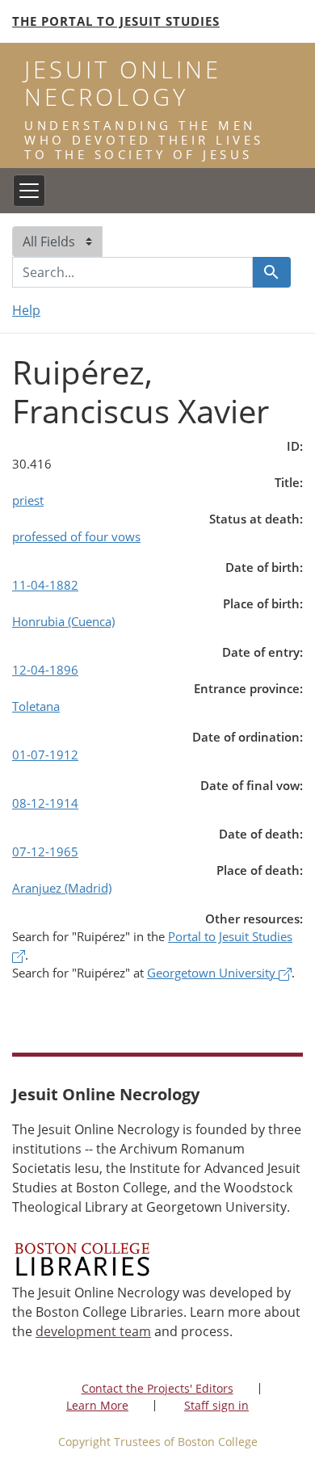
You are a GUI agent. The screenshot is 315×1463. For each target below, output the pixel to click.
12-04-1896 (45, 670)
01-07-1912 (45, 754)
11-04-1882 (45, 585)
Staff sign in (216, 1405)
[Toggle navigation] (29, 190)
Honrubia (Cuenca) (63, 621)
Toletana (36, 706)
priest (28, 500)
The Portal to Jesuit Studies (116, 21)
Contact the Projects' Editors (157, 1388)
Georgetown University (213, 973)
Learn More (97, 1405)
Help (26, 310)
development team (93, 1331)
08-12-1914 (45, 803)
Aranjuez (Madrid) (61, 888)
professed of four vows (76, 536)
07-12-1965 (45, 851)
